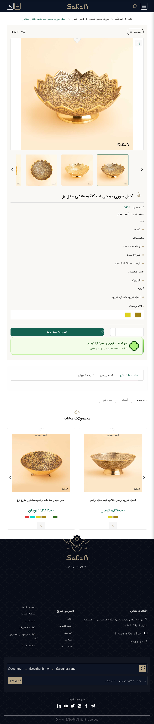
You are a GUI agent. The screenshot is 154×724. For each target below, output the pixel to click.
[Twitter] (73, 706)
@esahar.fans (65, 669)
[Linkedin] (59, 706)
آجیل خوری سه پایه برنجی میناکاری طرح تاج (41, 500)
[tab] (128, 375)
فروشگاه (119, 19)
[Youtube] (66, 706)
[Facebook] (86, 706)
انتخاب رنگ (135, 306)
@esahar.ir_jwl (39, 669)
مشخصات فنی (129, 375)
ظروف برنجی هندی (99, 19)
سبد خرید (30, 621)
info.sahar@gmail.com (129, 634)
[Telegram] (93, 706)
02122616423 (136, 642)
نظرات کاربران (86, 375)
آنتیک (125, 400)
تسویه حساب (28, 614)
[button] (138, 43)
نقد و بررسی (107, 375)
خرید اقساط (65, 626)
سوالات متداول (27, 645)
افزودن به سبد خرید (57, 332)
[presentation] (142, 170)
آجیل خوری (78, 19)
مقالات (68, 640)
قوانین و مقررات (27, 627)
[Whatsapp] (79, 706)
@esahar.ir (15, 669)
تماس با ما (66, 647)
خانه (130, 19)
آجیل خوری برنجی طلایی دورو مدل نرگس (113, 500)
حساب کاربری (28, 607)
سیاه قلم (107, 400)
